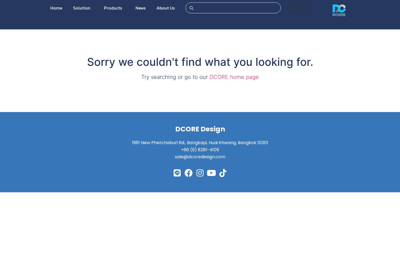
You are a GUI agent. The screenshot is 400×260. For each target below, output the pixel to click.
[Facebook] (188, 173)
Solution (81, 8)
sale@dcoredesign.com (200, 157)
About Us (165, 8)
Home (56, 8)
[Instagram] (200, 173)
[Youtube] (211, 173)
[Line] (177, 173)
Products (113, 8)
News (141, 8)
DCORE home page (234, 77)
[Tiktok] (223, 173)
